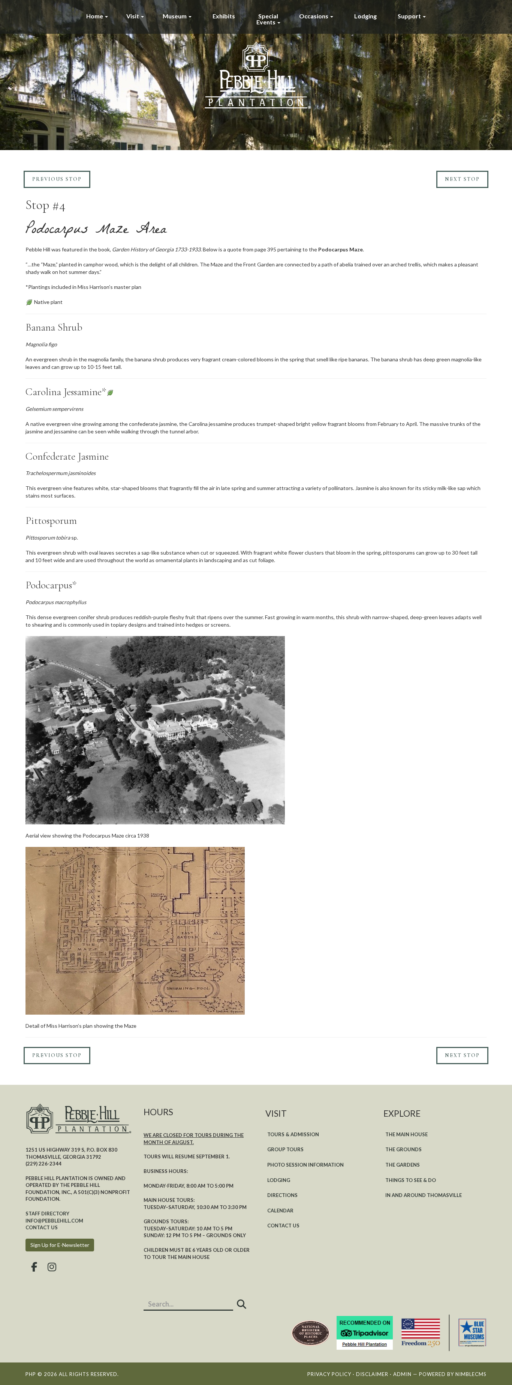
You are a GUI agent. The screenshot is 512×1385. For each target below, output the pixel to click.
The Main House (406, 1134)
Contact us (41, 1227)
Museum (175, 16)
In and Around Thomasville (423, 1195)
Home (95, 16)
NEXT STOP (462, 179)
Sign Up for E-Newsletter (59, 1245)
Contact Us (283, 1226)
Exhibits (224, 16)
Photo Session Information (305, 1165)
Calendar (280, 1211)
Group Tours (285, 1149)
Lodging (365, 16)
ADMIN (402, 1374)
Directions (282, 1195)
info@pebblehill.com (54, 1221)
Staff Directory (47, 1214)
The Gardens (402, 1165)
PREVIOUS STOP (57, 179)
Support (410, 16)
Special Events (267, 19)
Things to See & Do (410, 1180)
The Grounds (403, 1149)
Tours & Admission (293, 1134)
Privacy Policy (329, 1374)
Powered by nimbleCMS (453, 1374)
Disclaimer (372, 1374)
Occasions (314, 16)
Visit (133, 16)
